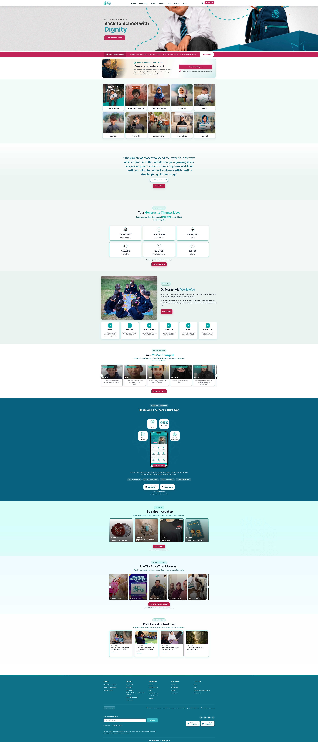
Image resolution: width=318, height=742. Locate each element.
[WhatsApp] (213, 717)
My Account (197, 693)
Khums (153, 3)
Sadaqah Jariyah (153, 687)
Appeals (133, 3)
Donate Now (207, 54)
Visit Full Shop (159, 546)
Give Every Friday (196, 67)
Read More (113, 652)
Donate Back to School (114, 38)
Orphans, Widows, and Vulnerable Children (135, 693)
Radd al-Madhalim (154, 695)
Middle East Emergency (110, 687)
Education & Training (132, 697)
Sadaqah (151, 684)
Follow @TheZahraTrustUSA (159, 604)
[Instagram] (201, 717)
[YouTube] (209, 717)
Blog (195, 687)
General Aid (129, 684)
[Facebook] (205, 717)
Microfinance (129, 690)
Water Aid (129, 687)
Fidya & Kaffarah (153, 693)
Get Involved (174, 687)
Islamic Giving (143, 3)
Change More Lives (159, 391)
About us (173, 684)
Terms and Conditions (117, 725)
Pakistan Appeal (108, 690)
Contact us (174, 693)
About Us (176, 3)
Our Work (161, 3)
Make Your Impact (159, 264)
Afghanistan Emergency (110, 684)
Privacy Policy (107, 725)
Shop (169, 3)
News (184, 3)
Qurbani (151, 698)
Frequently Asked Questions (202, 690)
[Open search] (202, 3)
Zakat (150, 690)
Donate (173, 690)
